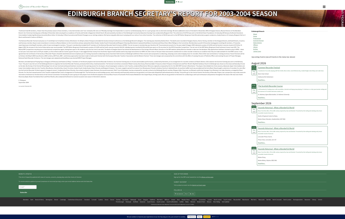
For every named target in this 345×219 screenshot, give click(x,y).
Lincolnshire (202, 200)
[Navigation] (324, 7)
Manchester (245, 200)
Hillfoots (167, 200)
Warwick (193, 202)
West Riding (216, 202)
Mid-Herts (160, 200)
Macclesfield (236, 200)
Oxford (320, 200)
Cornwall (93, 200)
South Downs (151, 202)
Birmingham (49, 200)
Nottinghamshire (298, 200)
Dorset (112, 200)
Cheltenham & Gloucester (75, 200)
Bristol (56, 200)
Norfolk (268, 200)
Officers (255, 45)
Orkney (314, 200)
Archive (255, 49)
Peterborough (120, 202)
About (255, 34)
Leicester (194, 200)
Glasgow (145, 200)
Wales (187, 202)
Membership (170, 2)
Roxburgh (128, 202)
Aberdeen (26, 200)
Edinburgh (133, 200)
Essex (139, 200)
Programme (257, 38)
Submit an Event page (199, 185)
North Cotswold (276, 200)
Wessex (209, 202)
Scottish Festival (258, 40)
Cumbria (100, 200)
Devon (106, 200)
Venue (255, 36)
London (210, 200)
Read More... (261, 80)
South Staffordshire (172, 202)
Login (181, 2)
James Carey (257, 51)
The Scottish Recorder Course (270, 86)
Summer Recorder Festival (269, 67)
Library (255, 47)
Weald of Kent (186, 200)
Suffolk (181, 202)
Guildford (152, 200)
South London (228, 200)
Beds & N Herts (39, 200)
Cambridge (63, 200)
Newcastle (261, 200)
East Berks (125, 200)
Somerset (142, 202)
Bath (31, 200)
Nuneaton (307, 200)
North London (218, 200)
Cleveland (87, 200)
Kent (178, 200)
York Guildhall (225, 202)
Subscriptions (257, 43)
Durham (118, 200)
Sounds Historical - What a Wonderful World (276, 107)
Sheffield (135, 202)
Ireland (173, 200)
